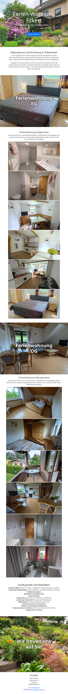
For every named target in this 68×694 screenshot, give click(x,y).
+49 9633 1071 (35, 688)
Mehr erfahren (34, 34)
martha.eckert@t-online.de (36, 690)
